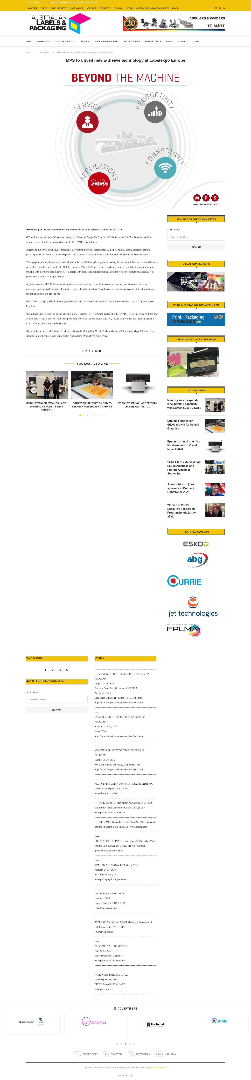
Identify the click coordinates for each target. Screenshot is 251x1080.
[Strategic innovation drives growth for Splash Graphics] (92, 385)
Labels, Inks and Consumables (152, 8)
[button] (45, 2)
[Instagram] (220, 8)
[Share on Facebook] (89, 351)
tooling (118, 8)
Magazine (42, 41)
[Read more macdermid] (93, 1024)
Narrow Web (76, 8)
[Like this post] (85, 351)
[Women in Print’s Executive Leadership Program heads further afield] (215, 510)
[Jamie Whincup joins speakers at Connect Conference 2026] (215, 489)
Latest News (44, 52)
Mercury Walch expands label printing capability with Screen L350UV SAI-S (184, 404)
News (84, 41)
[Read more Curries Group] (156, 1020)
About (169, 41)
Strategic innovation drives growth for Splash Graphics (183, 424)
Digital (176, 8)
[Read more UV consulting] (31, 1021)
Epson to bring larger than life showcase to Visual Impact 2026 (184, 445)
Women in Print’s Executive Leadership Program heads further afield (182, 511)
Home (29, 41)
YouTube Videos (64, 41)
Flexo (44, 8)
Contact (183, 41)
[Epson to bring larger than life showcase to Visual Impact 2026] (138, 385)
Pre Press (105, 8)
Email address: (174, 229)
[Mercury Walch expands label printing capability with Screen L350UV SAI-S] (47, 385)
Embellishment (59, 8)
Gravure (32, 8)
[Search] (223, 41)
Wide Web (91, 8)
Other (129, 8)
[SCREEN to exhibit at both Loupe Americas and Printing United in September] (215, 467)
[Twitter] (216, 8)
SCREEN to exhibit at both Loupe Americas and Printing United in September (184, 468)
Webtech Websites (157, 1067)
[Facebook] (212, 8)
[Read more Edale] (219, 1020)
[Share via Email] (100, 351)
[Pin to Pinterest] (96, 351)
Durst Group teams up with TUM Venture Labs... (78, 3)
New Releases (132, 41)
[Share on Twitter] (92, 351)
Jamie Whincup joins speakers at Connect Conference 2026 (180, 488)
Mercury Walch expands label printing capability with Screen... (46, 406)
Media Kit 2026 (153, 41)
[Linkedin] (224, 8)
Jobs (196, 41)
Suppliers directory (106, 41)
